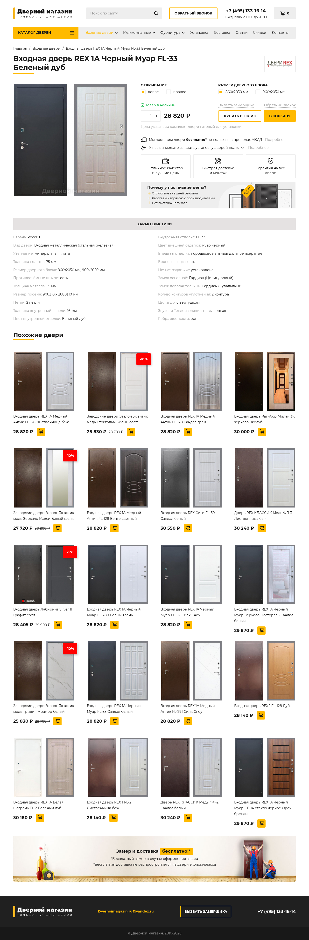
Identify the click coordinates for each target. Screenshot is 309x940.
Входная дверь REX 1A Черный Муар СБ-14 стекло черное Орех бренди (262, 808)
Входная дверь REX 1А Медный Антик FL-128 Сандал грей (188, 419)
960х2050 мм (274, 92)
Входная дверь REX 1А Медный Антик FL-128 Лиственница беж (41, 419)
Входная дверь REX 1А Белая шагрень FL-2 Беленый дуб (38, 805)
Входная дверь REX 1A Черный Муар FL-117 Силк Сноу (187, 612)
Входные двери (99, 32)
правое (179, 92)
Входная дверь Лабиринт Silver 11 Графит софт (42, 612)
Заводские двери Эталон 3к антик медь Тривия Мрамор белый (43, 709)
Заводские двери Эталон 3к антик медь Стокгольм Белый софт (117, 419)
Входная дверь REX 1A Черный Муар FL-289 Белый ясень (114, 612)
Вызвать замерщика (236, 105)
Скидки (259, 32)
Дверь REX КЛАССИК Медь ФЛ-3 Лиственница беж (263, 516)
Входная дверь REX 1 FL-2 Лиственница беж (109, 805)
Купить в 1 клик (240, 116)
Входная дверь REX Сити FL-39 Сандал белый (188, 516)
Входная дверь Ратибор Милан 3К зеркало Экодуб (264, 419)
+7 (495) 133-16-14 (246, 11)
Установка (199, 32)
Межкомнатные (137, 32)
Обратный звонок (193, 13)
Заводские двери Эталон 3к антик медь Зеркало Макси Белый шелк (43, 516)
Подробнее (275, 139)
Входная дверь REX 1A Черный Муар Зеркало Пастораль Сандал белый (263, 615)
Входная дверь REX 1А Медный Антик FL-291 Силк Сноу (188, 709)
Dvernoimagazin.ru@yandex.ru (126, 911)
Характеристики (154, 224)
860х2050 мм (236, 92)
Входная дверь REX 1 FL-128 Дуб (262, 706)
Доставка (222, 32)
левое (153, 92)
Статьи (242, 32)
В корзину (279, 116)
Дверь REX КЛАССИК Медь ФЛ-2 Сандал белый (189, 805)
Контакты (280, 32)
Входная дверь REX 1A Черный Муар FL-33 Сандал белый (114, 709)
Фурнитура (170, 32)
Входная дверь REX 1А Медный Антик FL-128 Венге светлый (114, 516)
